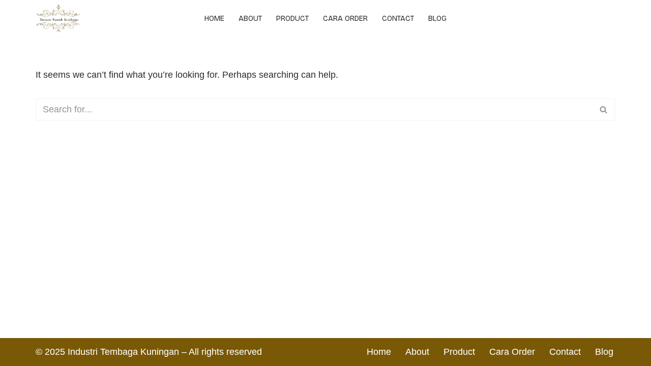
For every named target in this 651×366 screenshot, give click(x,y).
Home (214, 18)
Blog (437, 18)
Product (292, 18)
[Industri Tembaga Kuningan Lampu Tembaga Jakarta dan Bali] (61, 18)
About (250, 18)
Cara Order (345, 18)
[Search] (604, 109)
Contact (398, 18)
